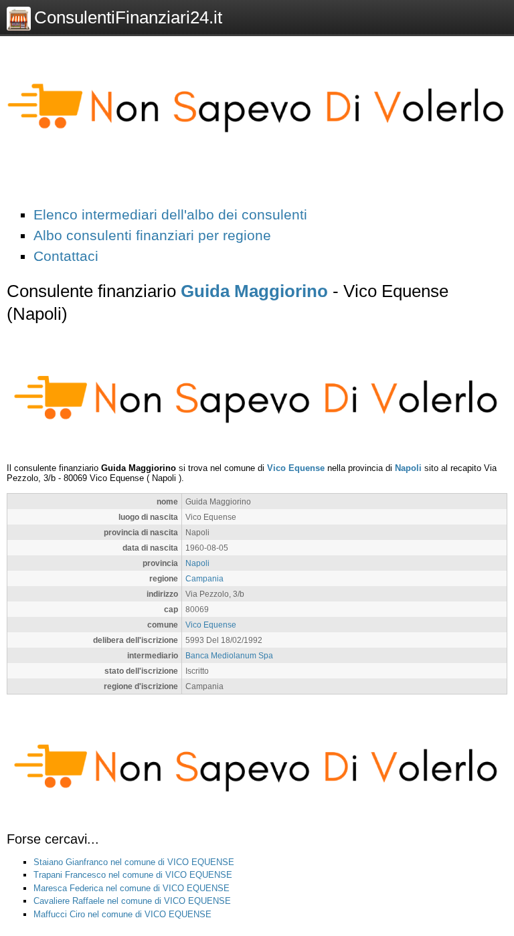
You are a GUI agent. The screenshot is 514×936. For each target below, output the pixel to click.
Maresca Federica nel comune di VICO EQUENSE (131, 888)
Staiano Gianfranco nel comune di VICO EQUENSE (133, 862)
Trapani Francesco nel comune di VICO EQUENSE (132, 875)
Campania (204, 578)
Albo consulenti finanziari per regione (152, 235)
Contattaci (65, 256)
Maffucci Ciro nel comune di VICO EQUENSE (122, 914)
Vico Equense (296, 468)
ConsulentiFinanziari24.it (128, 17)
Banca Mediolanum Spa (229, 655)
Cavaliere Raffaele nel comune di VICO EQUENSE (132, 901)
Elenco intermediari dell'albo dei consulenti (170, 214)
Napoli (408, 468)
